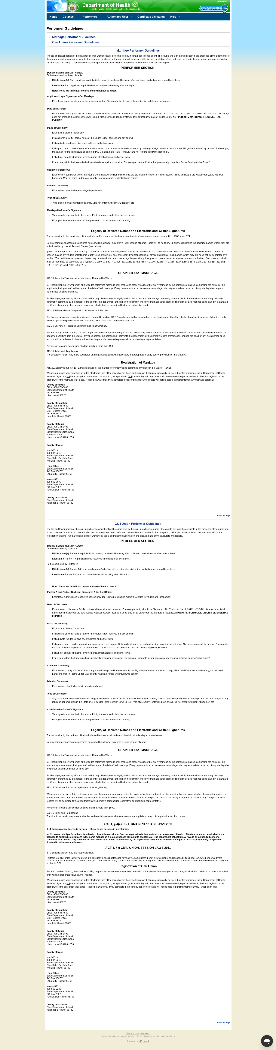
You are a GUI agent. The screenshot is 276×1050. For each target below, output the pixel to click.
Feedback (145, 1033)
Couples (67, 16)
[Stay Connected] (214, 8)
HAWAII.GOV (223, 1)
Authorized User (116, 16)
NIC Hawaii (144, 1041)
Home (53, 16)
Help (171, 16)
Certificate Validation (151, 16)
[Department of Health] (120, 6)
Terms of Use (132, 1033)
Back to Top (223, 515)
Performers (88, 16)
